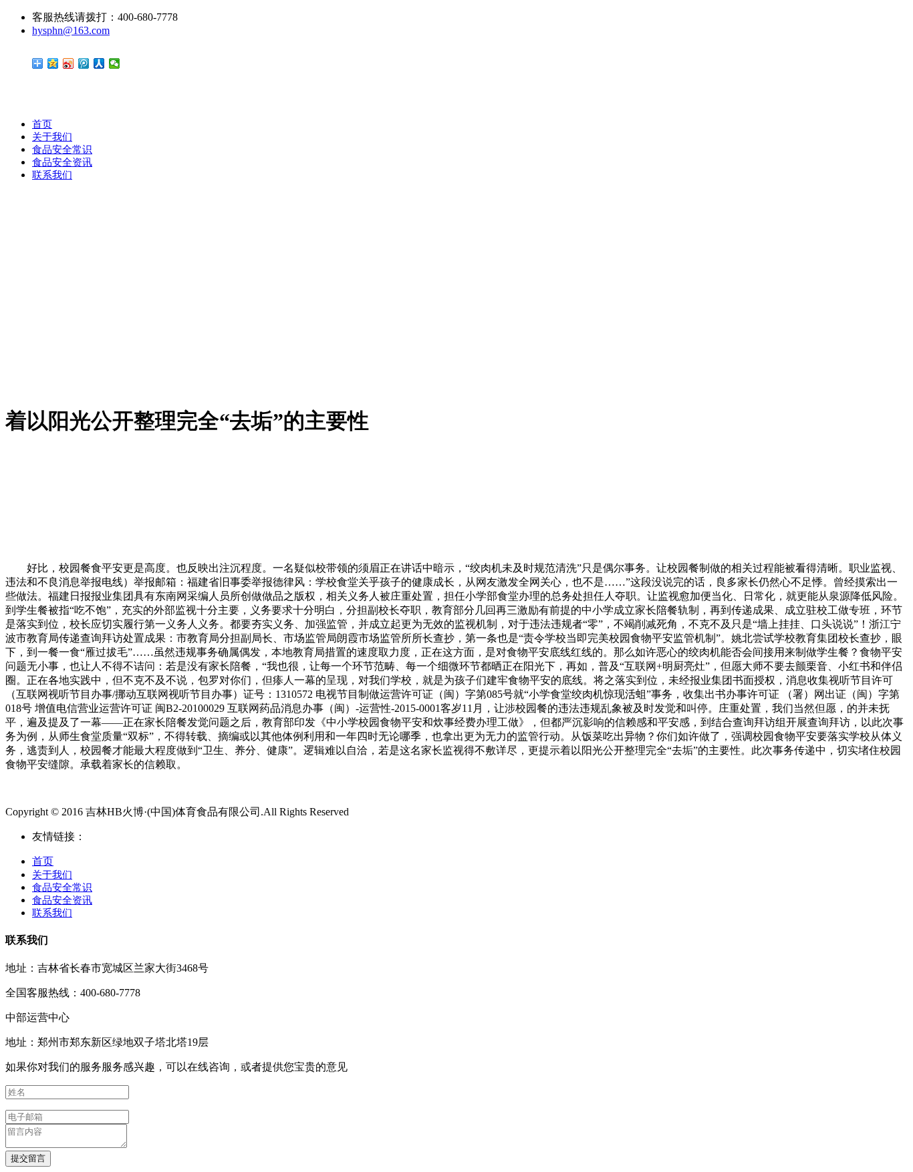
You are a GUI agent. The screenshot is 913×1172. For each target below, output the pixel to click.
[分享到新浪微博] (68, 63)
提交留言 (28, 1158)
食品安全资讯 (62, 162)
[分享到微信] (114, 63)
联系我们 (52, 175)
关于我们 (52, 137)
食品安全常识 (62, 149)
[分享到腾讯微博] (84, 63)
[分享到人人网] (99, 63)
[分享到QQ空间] (53, 63)
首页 (42, 124)
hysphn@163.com (71, 30)
